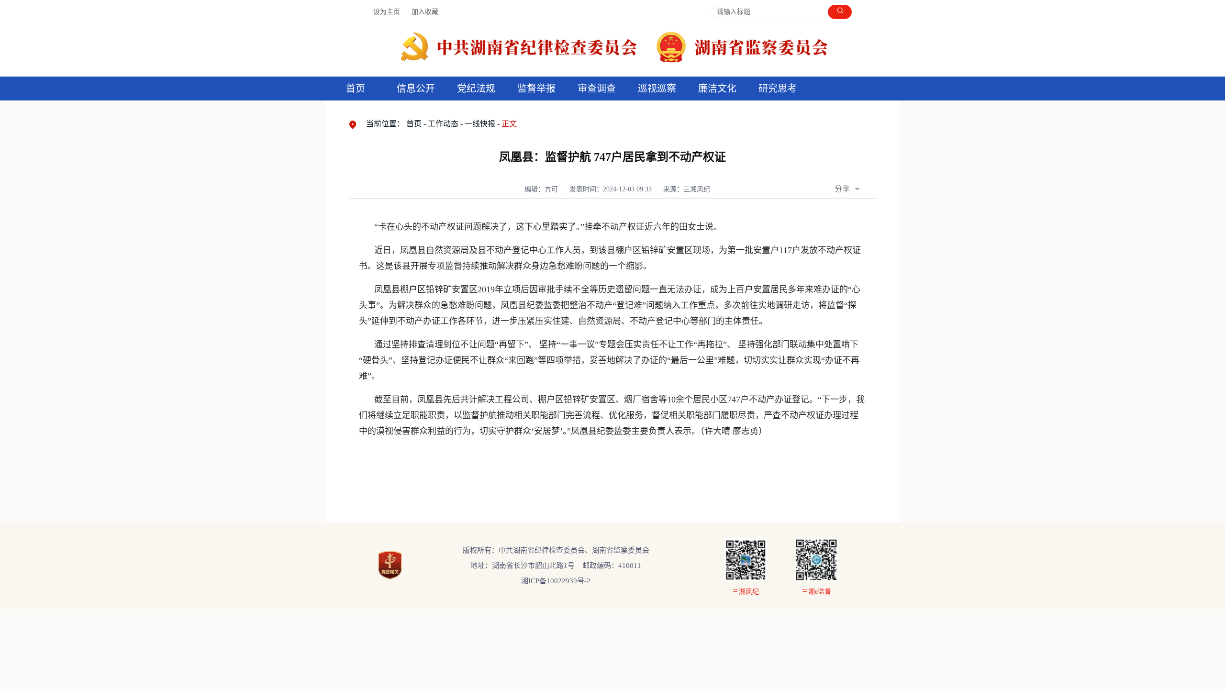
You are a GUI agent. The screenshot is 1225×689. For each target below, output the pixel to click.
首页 (355, 88)
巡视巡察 (657, 88)
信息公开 (416, 88)
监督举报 (536, 88)
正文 (509, 124)
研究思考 (777, 88)
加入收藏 (425, 11)
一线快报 (480, 124)
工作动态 (443, 124)
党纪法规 (476, 88)
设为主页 (386, 11)
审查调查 (597, 88)
